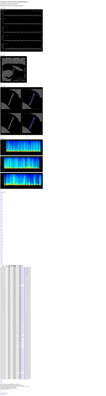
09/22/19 (1, 220)
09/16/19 (1, 211)
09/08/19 (1, 199)
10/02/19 (1, 235)
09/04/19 (1, 193)
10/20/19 (1, 262)
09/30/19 (1, 232)
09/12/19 (1, 205)
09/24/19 (1, 223)
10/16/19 (1, 256)
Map (24, 267)
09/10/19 (1, 202)
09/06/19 (1, 196)
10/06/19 (1, 241)
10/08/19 (1, 244)
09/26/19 (1, 226)
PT (22, 267)
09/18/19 (1, 214)
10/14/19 (1, 253)
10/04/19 (1, 238)
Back (1, 52)
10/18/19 (1, 259)
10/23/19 (1, 380)
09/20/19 (1, 217)
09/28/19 (1, 229)
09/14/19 (1, 208)
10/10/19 (1, 247)
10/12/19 (1, 250)
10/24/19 (1, 381)
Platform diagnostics (3, 394)
